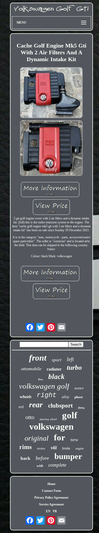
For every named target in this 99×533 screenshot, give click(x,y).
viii (54, 447)
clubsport (60, 405)
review (41, 448)
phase (78, 397)
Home (51, 484)
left (70, 359)
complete (57, 465)
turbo (74, 367)
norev (79, 388)
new (74, 439)
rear (36, 404)
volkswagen (51, 426)
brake (66, 448)
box (40, 379)
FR (55, 511)
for (59, 437)
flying (81, 407)
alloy (65, 397)
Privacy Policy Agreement (51, 497)
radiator (54, 369)
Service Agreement (51, 504)
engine (80, 448)
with (40, 466)
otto (29, 417)
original (37, 438)
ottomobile (31, 368)
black (56, 377)
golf (69, 415)
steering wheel (48, 419)
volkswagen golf (44, 386)
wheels (25, 396)
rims (25, 447)
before (42, 458)
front (37, 357)
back (25, 458)
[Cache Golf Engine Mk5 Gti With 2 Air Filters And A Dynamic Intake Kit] (51, 93)
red (21, 407)
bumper (68, 456)
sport (57, 359)
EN (48, 511)
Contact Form (51, 491)
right (46, 395)
